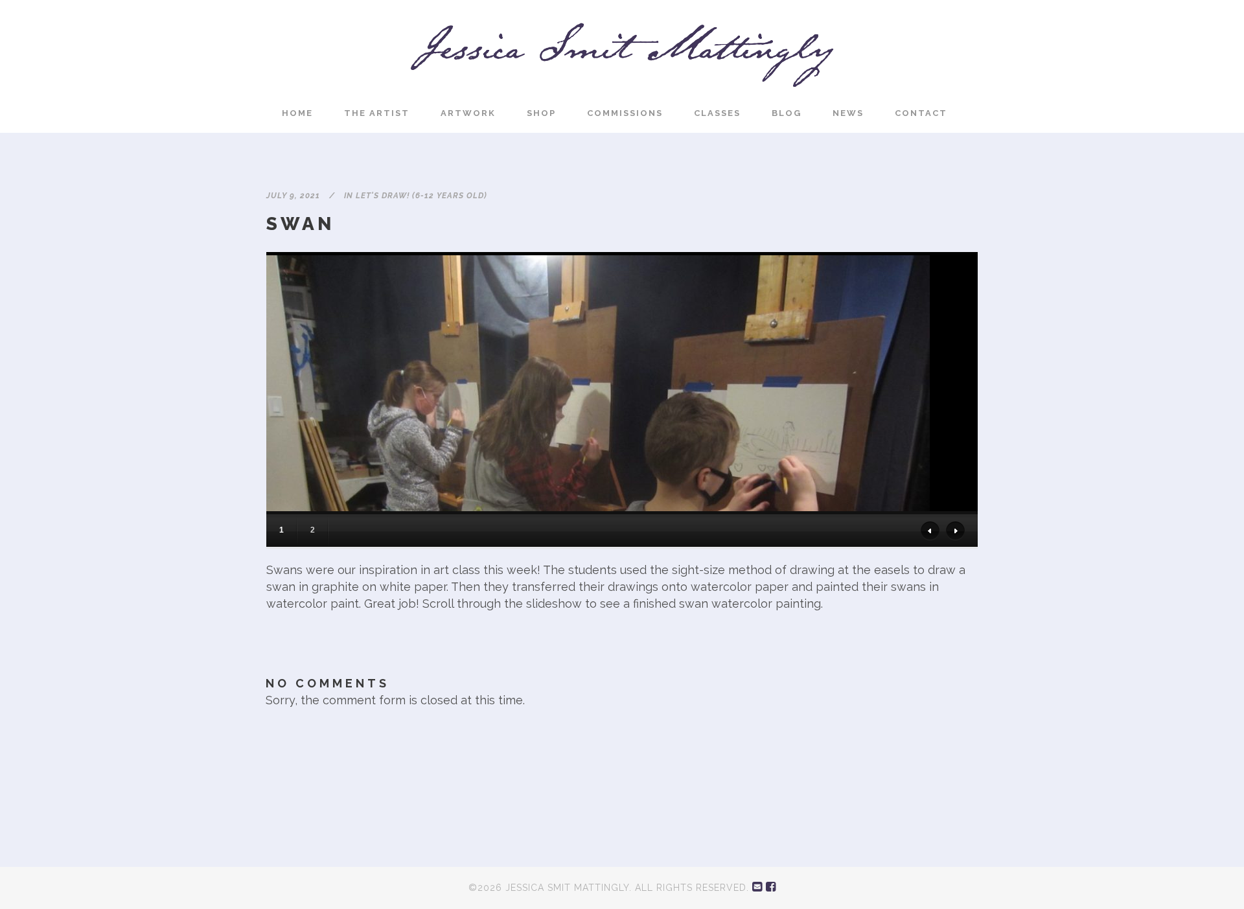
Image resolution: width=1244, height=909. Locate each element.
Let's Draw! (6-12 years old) (421, 195)
